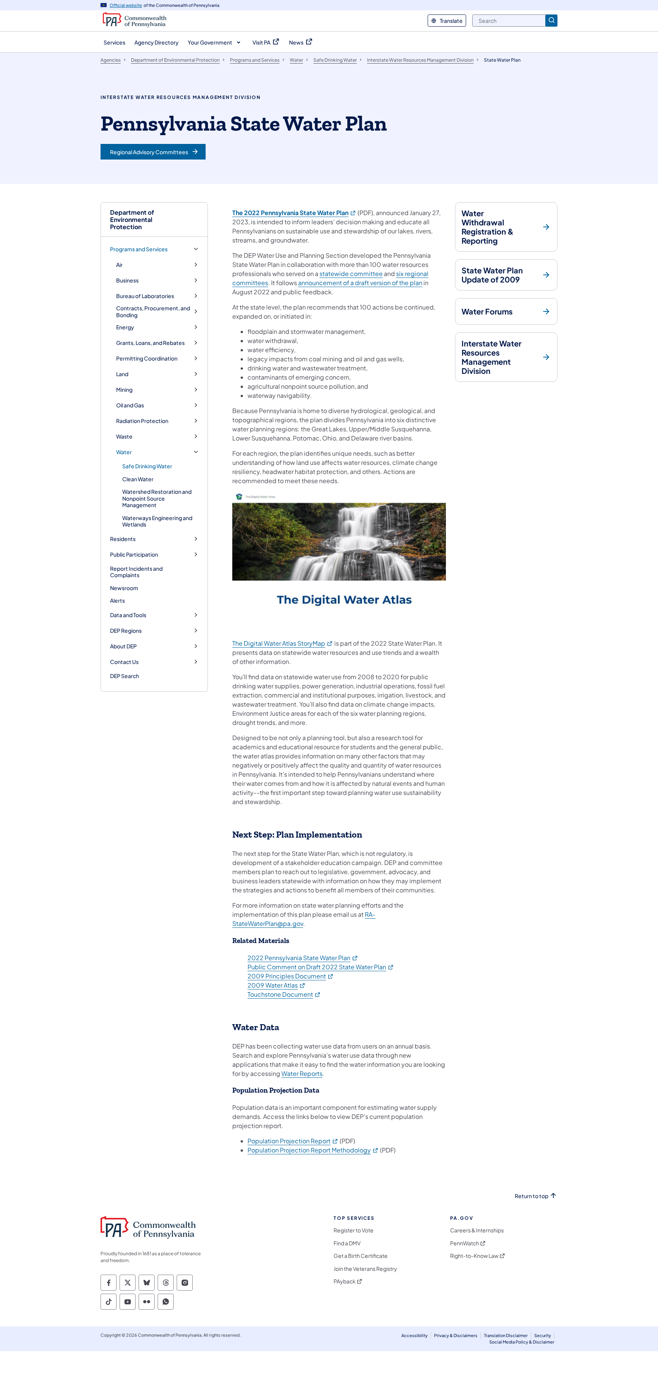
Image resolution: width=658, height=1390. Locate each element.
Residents (123, 539)
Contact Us (124, 662)
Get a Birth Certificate (361, 1256)
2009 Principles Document (291, 976)
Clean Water (137, 479)
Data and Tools (128, 615)
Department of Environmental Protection (132, 220)
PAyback (345, 1281)
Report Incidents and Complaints (136, 572)
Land (122, 374)
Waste (124, 436)
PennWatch (464, 1243)
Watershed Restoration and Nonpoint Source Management (157, 498)
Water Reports (302, 1073)
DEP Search (124, 675)
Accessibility (414, 1335)
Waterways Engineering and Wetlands (157, 521)
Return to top (531, 1196)
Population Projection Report (293, 1141)
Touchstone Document (284, 994)
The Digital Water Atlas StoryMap (282, 643)
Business (127, 280)
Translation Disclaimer (506, 1335)
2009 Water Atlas (277, 985)
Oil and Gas (130, 405)
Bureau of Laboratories (145, 296)
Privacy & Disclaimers (456, 1335)
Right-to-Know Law (474, 1256)
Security (542, 1335)
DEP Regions (126, 630)
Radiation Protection (142, 421)
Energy (125, 327)
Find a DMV (347, 1243)
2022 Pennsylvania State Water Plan (303, 958)
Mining (124, 389)
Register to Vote (354, 1230)
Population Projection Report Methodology (313, 1150)
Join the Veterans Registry (365, 1269)
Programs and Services (139, 249)
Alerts (117, 600)
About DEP (123, 646)
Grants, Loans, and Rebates (150, 343)
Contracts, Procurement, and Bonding (153, 311)
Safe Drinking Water (147, 466)
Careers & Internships (477, 1230)
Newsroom (124, 587)
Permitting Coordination (146, 358)
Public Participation (134, 554)
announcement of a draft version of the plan (360, 283)
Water (124, 452)
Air (119, 265)
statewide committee (351, 274)
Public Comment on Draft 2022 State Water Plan (321, 967)
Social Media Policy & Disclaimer (521, 1341)
